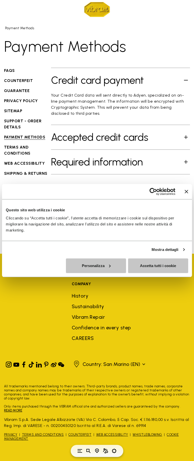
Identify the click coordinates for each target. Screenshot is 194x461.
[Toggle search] (88, 451)
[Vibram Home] (97, 9)
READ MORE (13, 410)
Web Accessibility (112, 435)
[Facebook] (24, 363)
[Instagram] (9, 363)
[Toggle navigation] (80, 451)
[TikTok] (31, 363)
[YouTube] (16, 363)
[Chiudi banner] (186, 191)
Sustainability (88, 306)
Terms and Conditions (43, 435)
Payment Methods (19, 28)
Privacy (10, 435)
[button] (109, 364)
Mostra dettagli (165, 249)
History (80, 296)
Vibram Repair (88, 317)
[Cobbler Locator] (106, 451)
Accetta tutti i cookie (158, 265)
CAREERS (83, 338)
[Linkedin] (39, 363)
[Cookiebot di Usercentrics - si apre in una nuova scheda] (153, 191)
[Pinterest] (46, 363)
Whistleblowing (147, 435)
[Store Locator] (97, 451)
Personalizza (93, 265)
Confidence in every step (101, 328)
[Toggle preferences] (114, 451)
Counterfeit (79, 435)
